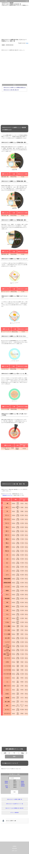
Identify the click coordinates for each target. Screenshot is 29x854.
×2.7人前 (14, 394)
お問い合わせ (14, 850)
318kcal (6, 781)
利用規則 (14, 846)
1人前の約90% (14, 433)
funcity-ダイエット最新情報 (7, 2)
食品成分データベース (7, 495)
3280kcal (23, 785)
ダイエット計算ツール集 (11, 820)
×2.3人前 (14, 354)
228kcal (6, 782)
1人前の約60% (14, 162)
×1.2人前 (14, 317)
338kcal (22, 781)
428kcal (22, 782)
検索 (14, 756)
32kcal (6, 785)
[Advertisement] (14, 20)
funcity (27, 1)
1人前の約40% (14, 239)
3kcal (7, 787)
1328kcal (23, 784)
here (27, 43)
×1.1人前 (14, 277)
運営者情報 (14, 848)
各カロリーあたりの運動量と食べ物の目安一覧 (11, 4)
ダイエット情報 (3, 1)
